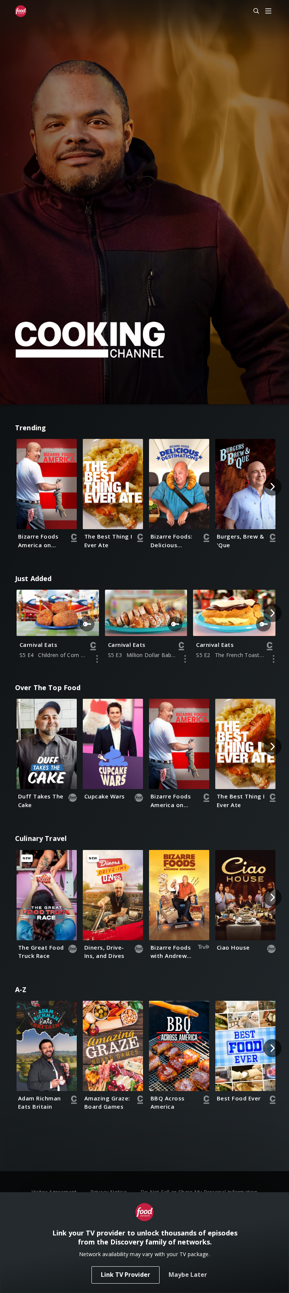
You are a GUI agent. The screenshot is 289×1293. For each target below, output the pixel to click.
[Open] (268, 11)
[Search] (253, 11)
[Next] (272, 487)
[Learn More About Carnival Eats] (97, 659)
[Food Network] (20, 11)
